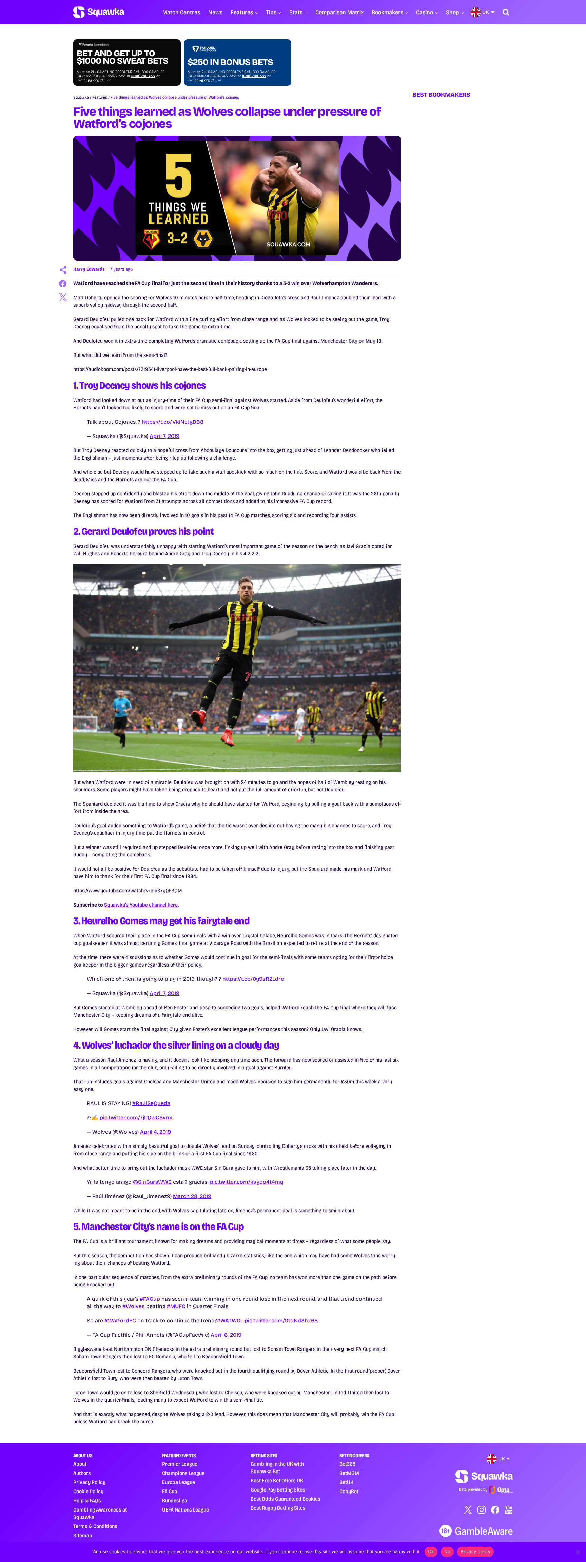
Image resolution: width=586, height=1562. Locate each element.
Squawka (81, 97)
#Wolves (133, 1306)
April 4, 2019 (155, 1132)
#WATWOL (230, 1320)
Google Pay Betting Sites (278, 1489)
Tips (271, 12)
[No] (577, 1551)
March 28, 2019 (192, 1196)
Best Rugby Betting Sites (278, 1508)
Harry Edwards (89, 269)
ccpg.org (91, 80)
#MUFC (176, 1306)
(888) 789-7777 (143, 76)
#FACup (150, 1299)
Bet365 (347, 1464)
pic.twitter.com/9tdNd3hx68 (281, 1320)
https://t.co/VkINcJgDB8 (172, 422)
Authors (82, 1473)
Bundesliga (174, 1500)
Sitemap (82, 1535)
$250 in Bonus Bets (230, 62)
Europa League (178, 1482)
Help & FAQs (87, 1500)
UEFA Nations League (185, 1509)
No (447, 1551)
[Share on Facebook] (63, 284)
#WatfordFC (120, 1320)
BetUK (346, 1482)
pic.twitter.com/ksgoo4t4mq (247, 1182)
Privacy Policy (89, 1482)
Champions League (183, 1473)
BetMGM (349, 1473)
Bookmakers (387, 12)
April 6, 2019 (226, 1335)
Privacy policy (475, 1551)
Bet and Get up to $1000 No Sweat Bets (122, 57)
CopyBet (348, 1491)
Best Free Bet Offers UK (277, 1480)
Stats (295, 12)
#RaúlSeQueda (151, 1103)
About (79, 1464)
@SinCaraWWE (152, 1182)
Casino (424, 12)
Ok (431, 1551)
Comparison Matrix (339, 12)
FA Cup (169, 1491)
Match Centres (181, 12)
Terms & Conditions (95, 1526)
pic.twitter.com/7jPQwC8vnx (136, 1117)
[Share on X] (63, 297)
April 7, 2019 (164, 436)
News (215, 12)
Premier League (179, 1464)
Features (242, 12)
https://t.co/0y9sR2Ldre (253, 979)
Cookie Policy (88, 1491)
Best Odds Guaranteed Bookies (285, 1499)
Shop (452, 12)
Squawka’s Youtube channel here (141, 904)
